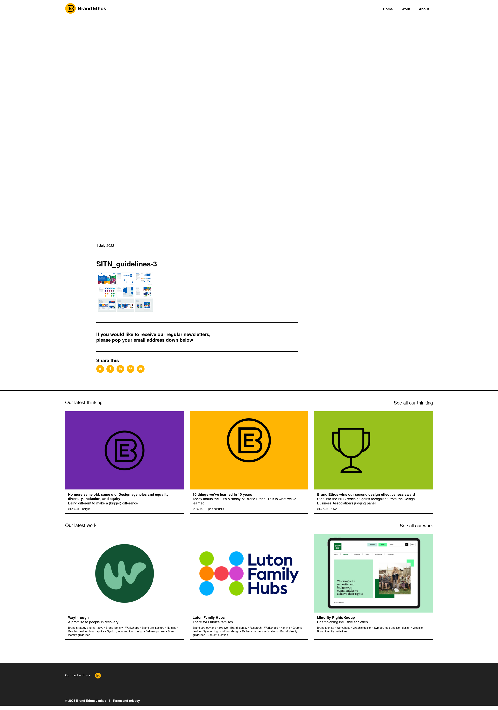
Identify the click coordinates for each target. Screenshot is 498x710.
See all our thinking (413, 402)
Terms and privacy (126, 700)
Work (406, 8)
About (424, 8)
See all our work (416, 525)
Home (388, 8)
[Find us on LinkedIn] (98, 675)
